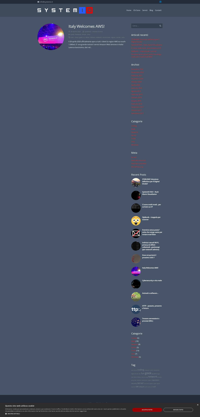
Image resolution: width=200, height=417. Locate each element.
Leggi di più (83, 411)
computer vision (148, 370)
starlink (133, 387)
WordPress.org (137, 167)
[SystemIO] (65, 10)
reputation (155, 380)
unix (122, 37)
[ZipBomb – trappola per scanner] (146, 220)
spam (154, 383)
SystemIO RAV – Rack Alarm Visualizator (146, 45)
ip (84, 37)
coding (140, 369)
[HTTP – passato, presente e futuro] (146, 309)
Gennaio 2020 (136, 88)
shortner (146, 383)
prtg (132, 380)
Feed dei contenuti (138, 160)
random (139, 380)
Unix (88, 34)
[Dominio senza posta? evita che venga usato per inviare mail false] (146, 233)
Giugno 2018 (136, 101)
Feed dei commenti (138, 163)
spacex (151, 383)
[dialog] (100, 410)
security (134, 383)
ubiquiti (141, 387)
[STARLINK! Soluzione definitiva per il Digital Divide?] (146, 182)
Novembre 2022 (137, 72)
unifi (146, 387)
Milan (87, 37)
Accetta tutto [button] (147, 410)
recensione (106, 37)
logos (158, 374)
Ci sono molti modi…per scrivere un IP (146, 48)
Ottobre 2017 (136, 110)
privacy (160, 377)
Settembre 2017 (137, 113)
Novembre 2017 (137, 107)
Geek (72, 34)
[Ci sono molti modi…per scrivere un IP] (146, 208)
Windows (134, 145)
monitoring (144, 377)
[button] (66, 413)
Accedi (133, 157)
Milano (92, 37)
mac (132, 377)
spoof (158, 383)
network (99, 37)
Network (78, 34)
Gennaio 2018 (136, 104)
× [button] (197, 405)
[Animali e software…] (146, 296)
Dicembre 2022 (137, 69)
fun (142, 373)
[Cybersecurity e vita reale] (146, 284)
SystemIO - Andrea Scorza (94, 32)
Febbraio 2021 (136, 75)
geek (80, 37)
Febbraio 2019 (136, 94)
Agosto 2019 (136, 91)
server (118, 37)
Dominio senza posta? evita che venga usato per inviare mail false (146, 55)
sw (137, 386)
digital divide (134, 374)
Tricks (133, 138)
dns (140, 374)
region (113, 37)
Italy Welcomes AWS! (86, 26)
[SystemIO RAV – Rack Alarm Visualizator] (146, 195)
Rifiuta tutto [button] (178, 410)
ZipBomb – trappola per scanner (144, 51)
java (155, 374)
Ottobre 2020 (136, 82)
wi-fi (151, 387)
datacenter (156, 370)
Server (84, 34)
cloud (76, 37)
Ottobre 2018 (136, 97)
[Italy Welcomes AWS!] (51, 36)
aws (72, 37)
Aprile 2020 (135, 85)
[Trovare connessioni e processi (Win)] (146, 322)
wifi (154, 387)
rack (135, 380)
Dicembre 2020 (137, 78)
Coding (134, 126)
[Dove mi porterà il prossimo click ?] (146, 258)
